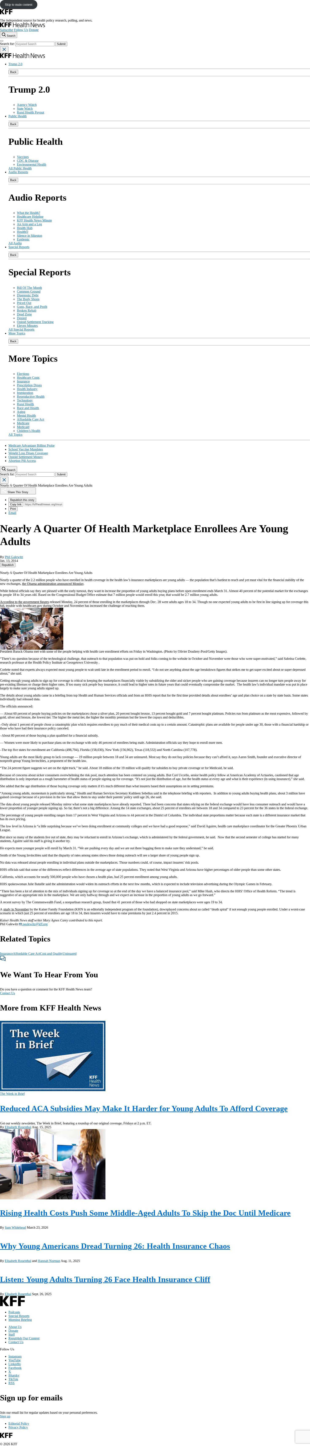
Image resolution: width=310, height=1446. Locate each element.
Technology (25, 400)
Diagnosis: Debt (27, 295)
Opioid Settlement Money (25, 457)
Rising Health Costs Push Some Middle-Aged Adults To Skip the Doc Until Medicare (145, 1212)
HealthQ (22, 232)
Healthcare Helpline (30, 216)
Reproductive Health (30, 396)
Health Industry (27, 389)
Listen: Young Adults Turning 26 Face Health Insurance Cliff (105, 1279)
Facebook (15, 1368)
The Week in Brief (12, 1094)
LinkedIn (14, 1364)
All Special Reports (21, 329)
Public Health (17, 116)
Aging (21, 412)
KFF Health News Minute (34, 220)
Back (13, 72)
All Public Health (20, 168)
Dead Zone (24, 314)
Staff (11, 1334)
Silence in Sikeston (29, 235)
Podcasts (14, 1312)
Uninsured (70, 953)
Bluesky (13, 1375)
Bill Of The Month (29, 287)
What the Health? (28, 213)
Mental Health (26, 415)
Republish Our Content (23, 1338)
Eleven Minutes (27, 325)
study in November (16, 909)
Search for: (7, 44)
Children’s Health (28, 431)
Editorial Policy (18, 1423)
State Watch (25, 108)
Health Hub (24, 228)
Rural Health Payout (30, 112)
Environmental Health (31, 164)
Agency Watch (27, 105)
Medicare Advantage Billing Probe (31, 445)
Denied (22, 318)
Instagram (15, 1356)
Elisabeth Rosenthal (18, 1127)
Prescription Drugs (29, 385)
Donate (34, 30)
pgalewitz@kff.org (35, 924)
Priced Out (24, 303)
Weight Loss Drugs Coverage (28, 453)
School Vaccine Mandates (25, 449)
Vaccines (23, 157)
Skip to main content (18, 4)
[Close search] (4, 49)
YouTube (14, 1360)
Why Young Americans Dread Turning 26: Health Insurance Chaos (115, 1246)
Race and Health (28, 408)
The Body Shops (28, 299)
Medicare (23, 423)
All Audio (15, 243)
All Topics (15, 434)
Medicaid (23, 427)
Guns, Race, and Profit (32, 306)
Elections (23, 374)
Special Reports (18, 247)
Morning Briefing (20, 1320)
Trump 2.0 (15, 64)
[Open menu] (1, 41)
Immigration (25, 393)
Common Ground (28, 291)
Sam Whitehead (15, 1227)
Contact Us (7, 993)
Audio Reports (18, 172)
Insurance (23, 381)
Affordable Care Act (30, 419)
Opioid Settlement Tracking (35, 322)
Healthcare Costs (28, 377)
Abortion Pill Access (22, 461)
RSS (11, 1383)
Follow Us (21, 30)
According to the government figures (24, 602)
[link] (7, 565)
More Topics (16, 333)
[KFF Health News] (22, 26)
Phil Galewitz (14, 557)
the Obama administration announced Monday (53, 584)
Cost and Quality (51, 953)
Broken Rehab (26, 310)
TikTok (13, 1379)
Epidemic (23, 239)
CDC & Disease (28, 160)
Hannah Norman (49, 1261)
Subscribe (6, 30)
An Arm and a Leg (29, 224)
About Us (15, 1327)
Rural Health (25, 404)
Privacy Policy (18, 1427)
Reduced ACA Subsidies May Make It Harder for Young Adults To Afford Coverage (144, 1108)
